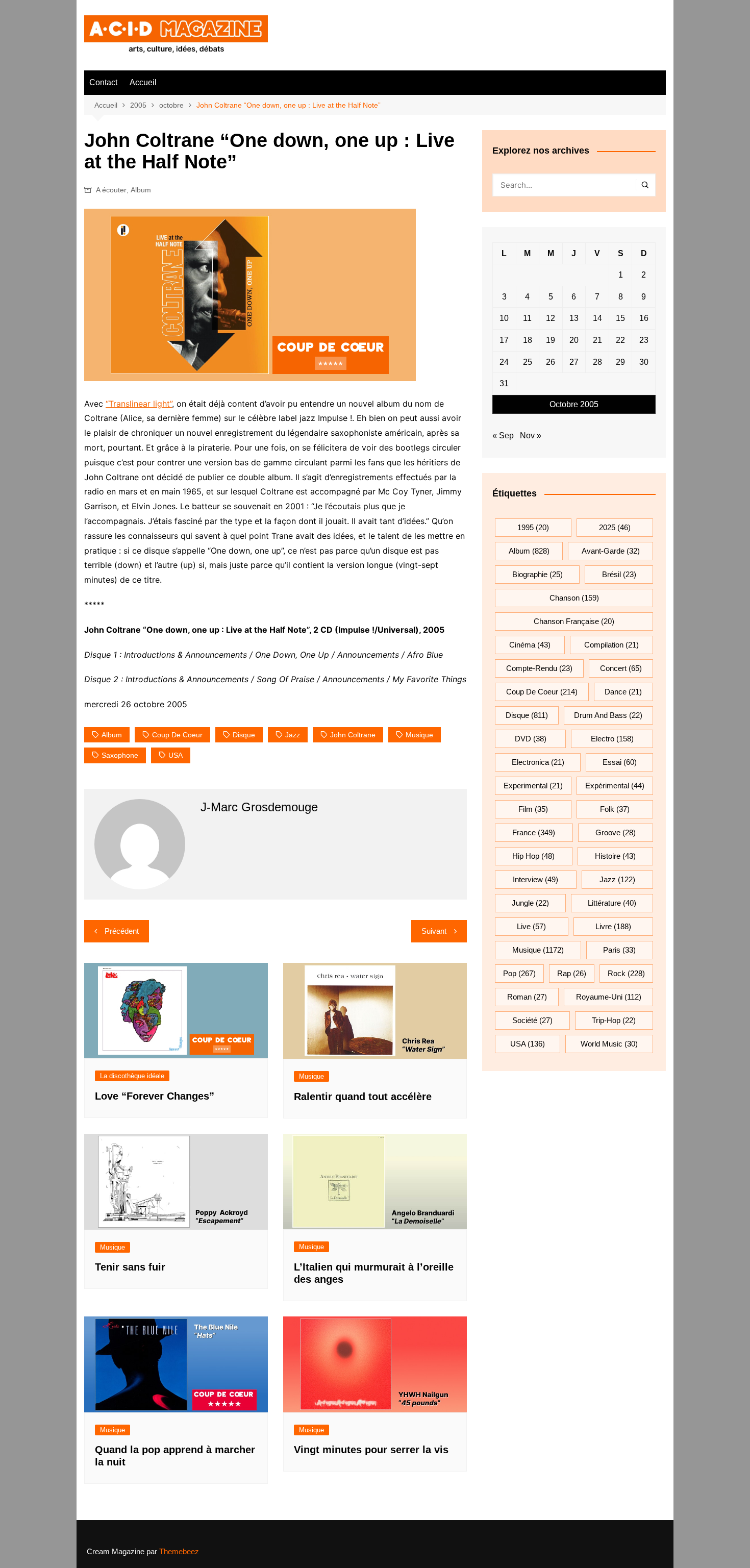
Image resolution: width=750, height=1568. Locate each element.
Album (141, 190)
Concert (621, 668)
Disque (244, 735)
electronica (538, 762)
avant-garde (611, 550)
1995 (533, 527)
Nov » (530, 435)
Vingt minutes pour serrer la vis (371, 1449)
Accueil (143, 82)
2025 (615, 527)
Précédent (122, 931)
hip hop (533, 856)
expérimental (614, 785)
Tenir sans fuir (130, 1267)
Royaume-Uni (608, 996)
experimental (533, 785)
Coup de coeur (177, 735)
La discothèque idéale (132, 1076)
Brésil (619, 574)
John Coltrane (353, 735)
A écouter (111, 190)
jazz (292, 735)
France (533, 832)
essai (620, 762)
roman (527, 996)
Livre (613, 926)
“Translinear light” (139, 404)
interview (535, 879)
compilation (611, 644)
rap (571, 973)
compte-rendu (539, 668)
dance (623, 691)
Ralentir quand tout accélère (363, 1096)
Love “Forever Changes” (154, 1096)
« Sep (503, 435)
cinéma (530, 644)
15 (620, 318)
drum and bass (608, 715)
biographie (537, 574)
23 (643, 340)
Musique (311, 1076)
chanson (574, 597)
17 (504, 340)
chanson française (574, 621)
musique (419, 735)
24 (504, 362)
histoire (615, 856)
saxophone (120, 755)
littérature (612, 903)
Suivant (433, 931)
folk (615, 809)
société (532, 1020)
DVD (530, 738)
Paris (619, 949)
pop (519, 973)
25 (527, 362)
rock (626, 973)
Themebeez (179, 1551)
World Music (609, 1043)
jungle (530, 903)
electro (612, 738)
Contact (103, 82)
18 (527, 340)
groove (615, 832)
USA (175, 755)
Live (531, 926)
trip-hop (614, 1020)
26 (550, 362)
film (533, 809)
